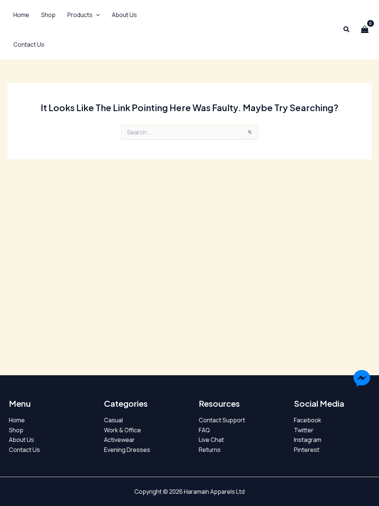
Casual (113, 420)
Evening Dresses (127, 450)
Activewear (119, 440)
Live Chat (211, 440)
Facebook (307, 420)
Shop (16, 430)
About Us (21, 440)
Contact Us (24, 450)
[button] (83, 15)
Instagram (307, 440)
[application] (96, 15)
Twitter (303, 430)
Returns (210, 450)
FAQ (204, 430)
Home (17, 420)
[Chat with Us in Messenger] (361, 379)
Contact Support (222, 420)
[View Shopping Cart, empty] (365, 30)
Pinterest (306, 450)
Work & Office (122, 430)
